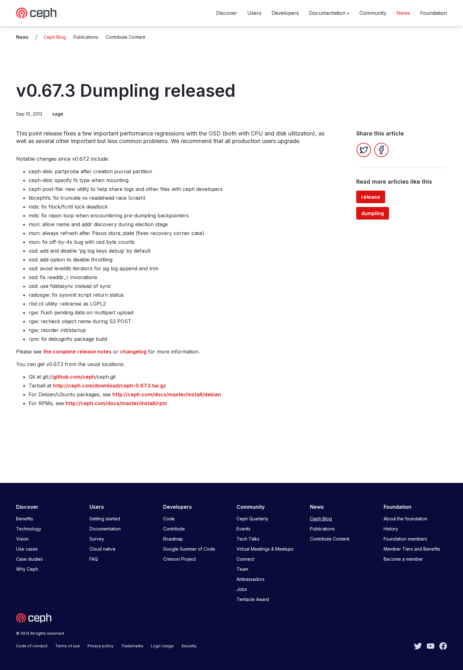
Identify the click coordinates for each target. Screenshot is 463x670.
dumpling (372, 213)
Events (243, 528)
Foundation (433, 13)
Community (372, 13)
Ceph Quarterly (252, 518)
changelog (133, 351)
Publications (85, 37)
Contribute (174, 528)
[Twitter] (363, 149)
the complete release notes (77, 351)
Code (169, 518)
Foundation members (405, 538)
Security (189, 646)
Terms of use (67, 646)
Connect (245, 559)
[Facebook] (381, 149)
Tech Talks (248, 538)
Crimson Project (179, 559)
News (403, 13)
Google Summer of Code (189, 549)
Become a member (403, 559)
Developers (285, 13)
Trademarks (132, 646)
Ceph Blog (55, 37)
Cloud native (102, 549)
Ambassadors (251, 579)
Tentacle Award (253, 599)
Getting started (104, 518)
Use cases (27, 549)
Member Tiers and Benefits (412, 549)
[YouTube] (430, 645)
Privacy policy (100, 646)
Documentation (327, 13)
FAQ (93, 559)
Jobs (242, 589)
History (391, 528)
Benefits (24, 518)
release (370, 197)
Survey (96, 538)
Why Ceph (27, 569)
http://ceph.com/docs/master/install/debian (166, 394)
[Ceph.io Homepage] (36, 13)
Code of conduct (32, 646)
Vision (22, 538)
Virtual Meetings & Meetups (265, 549)
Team (242, 569)
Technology (28, 528)
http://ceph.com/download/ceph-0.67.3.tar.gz (109, 385)
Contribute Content (125, 37)
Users (254, 13)
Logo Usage (162, 646)
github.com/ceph (74, 377)
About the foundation (405, 518)
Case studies (29, 559)
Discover (226, 13)
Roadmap (173, 538)
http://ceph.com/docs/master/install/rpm (116, 403)
